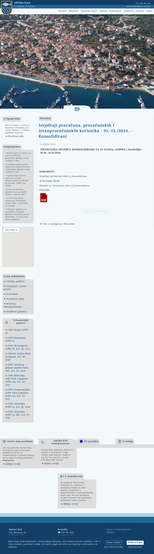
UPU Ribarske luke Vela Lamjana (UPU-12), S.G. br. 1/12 (16, 380)
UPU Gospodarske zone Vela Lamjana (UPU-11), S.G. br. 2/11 (17, 394)
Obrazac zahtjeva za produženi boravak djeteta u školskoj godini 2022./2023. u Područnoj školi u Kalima (17, 214)
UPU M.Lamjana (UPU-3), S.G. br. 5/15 (17, 347)
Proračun (12, 294)
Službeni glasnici (16, 312)
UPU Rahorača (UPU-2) (15, 339)
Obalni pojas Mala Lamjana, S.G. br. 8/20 (18, 357)
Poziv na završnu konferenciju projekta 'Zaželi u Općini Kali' (16, 192)
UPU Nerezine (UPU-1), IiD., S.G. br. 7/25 (17, 415)
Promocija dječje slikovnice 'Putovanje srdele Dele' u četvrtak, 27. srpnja (16, 202)
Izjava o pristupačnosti (119, 529)
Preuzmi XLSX (51, 181)
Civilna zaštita (15, 282)
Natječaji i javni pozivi (15, 288)
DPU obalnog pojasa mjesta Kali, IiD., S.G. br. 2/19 (17, 368)
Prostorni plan (15, 299)
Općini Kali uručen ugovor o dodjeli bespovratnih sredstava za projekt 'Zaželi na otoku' (16, 180)
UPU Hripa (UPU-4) (17, 331)
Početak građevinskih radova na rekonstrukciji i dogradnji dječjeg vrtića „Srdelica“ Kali (17, 168)
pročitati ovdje (32, 544)
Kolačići (111, 532)
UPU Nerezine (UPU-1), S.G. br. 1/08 (17, 405)
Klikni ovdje (13, 464)
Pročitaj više (16, 136)
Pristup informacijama (13, 305)
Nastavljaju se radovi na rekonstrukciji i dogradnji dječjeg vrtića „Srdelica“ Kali (18, 157)
